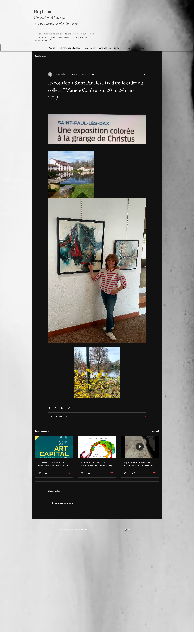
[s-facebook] (129, 530)
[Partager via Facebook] (49, 408)
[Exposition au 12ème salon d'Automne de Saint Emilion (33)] (97, 447)
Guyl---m (43, 11)
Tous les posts (40, 56)
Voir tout (155, 431)
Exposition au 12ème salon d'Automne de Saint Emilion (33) (96, 464)
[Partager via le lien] (69, 408)
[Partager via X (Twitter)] (56, 408)
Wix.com (84, 530)
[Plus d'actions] (144, 74)
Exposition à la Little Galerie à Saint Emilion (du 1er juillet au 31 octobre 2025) (139, 464)
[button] (155, 56)
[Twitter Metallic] (126, 530)
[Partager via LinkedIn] (62, 408)
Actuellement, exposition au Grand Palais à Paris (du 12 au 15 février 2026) (53, 464)
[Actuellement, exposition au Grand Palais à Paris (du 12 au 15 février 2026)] (54, 447)
